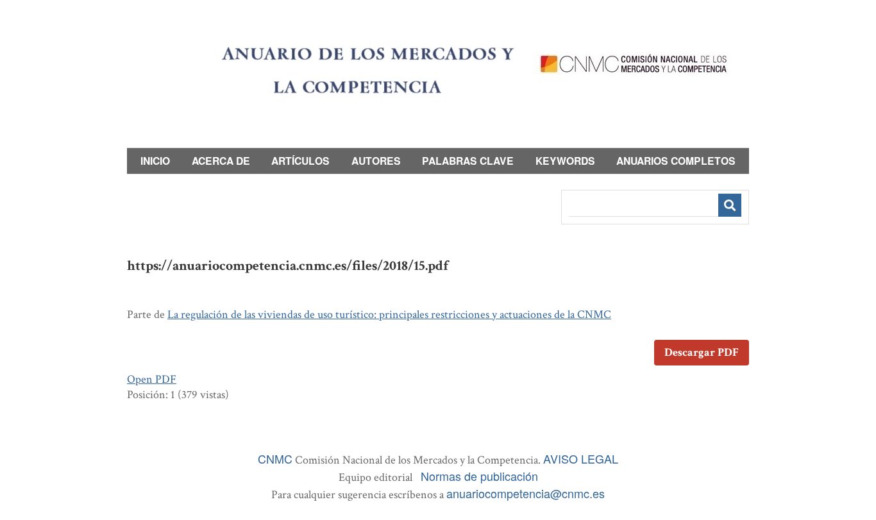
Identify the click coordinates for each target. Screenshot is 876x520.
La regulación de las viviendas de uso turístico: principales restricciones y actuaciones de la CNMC (389, 314)
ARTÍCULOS (300, 160)
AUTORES (376, 160)
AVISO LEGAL (580, 458)
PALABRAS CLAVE (468, 160)
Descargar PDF (701, 352)
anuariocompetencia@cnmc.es (525, 493)
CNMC (275, 458)
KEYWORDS (565, 160)
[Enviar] (729, 205)
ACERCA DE (221, 160)
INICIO (155, 160)
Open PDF (151, 379)
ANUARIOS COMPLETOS (676, 160)
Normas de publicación (479, 475)
